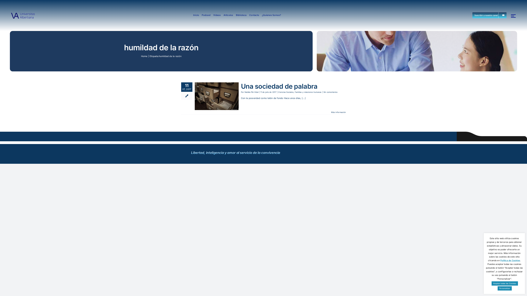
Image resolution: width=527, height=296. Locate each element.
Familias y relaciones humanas (308, 92)
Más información (338, 112)
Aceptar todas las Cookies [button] (504, 283)
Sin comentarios (330, 92)
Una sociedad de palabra (279, 86)
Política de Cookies (510, 260)
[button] (489, 15)
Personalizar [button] (504, 288)
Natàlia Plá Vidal (251, 92)
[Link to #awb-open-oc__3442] (513, 16)
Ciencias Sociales (286, 92)
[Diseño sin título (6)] (23, 15)
